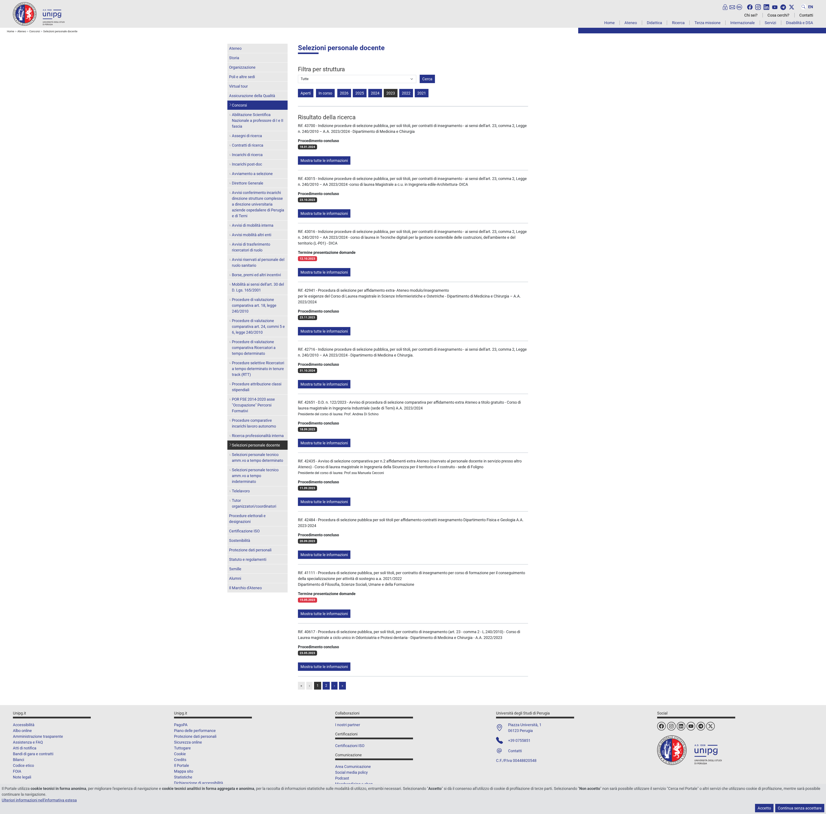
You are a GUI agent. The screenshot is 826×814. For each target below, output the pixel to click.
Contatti (806, 15)
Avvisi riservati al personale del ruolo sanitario (258, 262)
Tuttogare (182, 748)
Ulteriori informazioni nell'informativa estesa (39, 800)
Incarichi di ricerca (247, 154)
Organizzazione (242, 67)
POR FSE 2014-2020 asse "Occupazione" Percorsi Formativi (253, 405)
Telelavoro (241, 491)
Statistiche (183, 777)
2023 (390, 93)
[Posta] (732, 6)
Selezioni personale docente (256, 445)
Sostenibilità (239, 540)
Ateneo (630, 22)
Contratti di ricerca (247, 145)
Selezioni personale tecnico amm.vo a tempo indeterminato (255, 476)
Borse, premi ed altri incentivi (256, 275)
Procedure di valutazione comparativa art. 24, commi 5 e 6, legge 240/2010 (258, 326)
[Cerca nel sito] (803, 6)
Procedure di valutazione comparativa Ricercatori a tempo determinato (254, 348)
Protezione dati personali (250, 550)
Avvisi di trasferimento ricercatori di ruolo (251, 247)
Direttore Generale (247, 183)
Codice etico (23, 765)
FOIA (17, 771)
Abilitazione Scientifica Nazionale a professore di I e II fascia (257, 120)
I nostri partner (347, 725)
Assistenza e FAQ (28, 742)
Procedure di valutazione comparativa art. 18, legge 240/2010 (254, 305)
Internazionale (742, 22)
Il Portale (181, 765)
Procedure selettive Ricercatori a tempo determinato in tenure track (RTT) (258, 369)
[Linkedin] (766, 6)
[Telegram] (783, 6)
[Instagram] (758, 6)
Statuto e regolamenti (247, 559)
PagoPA (181, 725)
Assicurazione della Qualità (252, 95)
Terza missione (708, 22)
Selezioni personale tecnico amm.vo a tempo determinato (257, 457)
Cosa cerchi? (778, 15)
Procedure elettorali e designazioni (247, 518)
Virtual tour (238, 86)
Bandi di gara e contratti (33, 754)
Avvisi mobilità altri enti (251, 235)
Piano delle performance (195, 730)
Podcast (342, 778)
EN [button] (810, 7)
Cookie (180, 754)
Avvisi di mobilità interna (252, 225)
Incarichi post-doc (247, 164)
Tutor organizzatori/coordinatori (254, 503)
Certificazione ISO (244, 531)
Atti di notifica (24, 748)
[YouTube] (775, 6)
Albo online (22, 730)
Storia (234, 58)
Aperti (306, 93)
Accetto (764, 808)
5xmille (235, 569)
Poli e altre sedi (242, 76)
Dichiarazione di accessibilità (198, 783)
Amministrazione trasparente (38, 736)
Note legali (22, 777)
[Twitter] (791, 6)
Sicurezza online (188, 742)
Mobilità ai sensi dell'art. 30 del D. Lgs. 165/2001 (258, 287)
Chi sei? (751, 15)
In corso (325, 93)
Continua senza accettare (800, 808)
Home (609, 22)
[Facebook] (750, 6)
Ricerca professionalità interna (258, 435)
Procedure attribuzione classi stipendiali (256, 387)
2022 (406, 93)
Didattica (654, 22)
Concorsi (239, 105)
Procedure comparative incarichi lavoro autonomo (254, 423)
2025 (359, 93)
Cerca (427, 79)
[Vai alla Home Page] (39, 13)
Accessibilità (23, 725)
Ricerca (678, 22)
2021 (421, 93)
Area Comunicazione (353, 766)
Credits (180, 759)
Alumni (235, 578)
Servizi (770, 22)
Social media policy (351, 772)
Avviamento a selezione (252, 173)
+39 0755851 (519, 740)
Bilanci (18, 759)
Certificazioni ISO (349, 745)
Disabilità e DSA (799, 22)
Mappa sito (183, 771)
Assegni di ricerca (247, 135)
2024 (375, 93)
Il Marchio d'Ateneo (245, 588)
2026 (344, 93)
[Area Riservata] (725, 6)
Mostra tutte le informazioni (324, 160)
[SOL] (739, 6)
